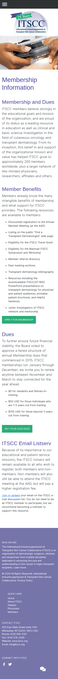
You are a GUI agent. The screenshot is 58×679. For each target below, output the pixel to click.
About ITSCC (15, 601)
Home (11, 598)
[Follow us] (4, 664)
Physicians (13, 608)
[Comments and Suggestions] (43, 669)
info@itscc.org (17, 644)
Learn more (20, 567)
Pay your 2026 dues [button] (17, 428)
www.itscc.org (20, 641)
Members (13, 612)
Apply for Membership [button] (19, 319)
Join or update (11, 495)
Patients (12, 605)
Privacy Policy (24, 580)
